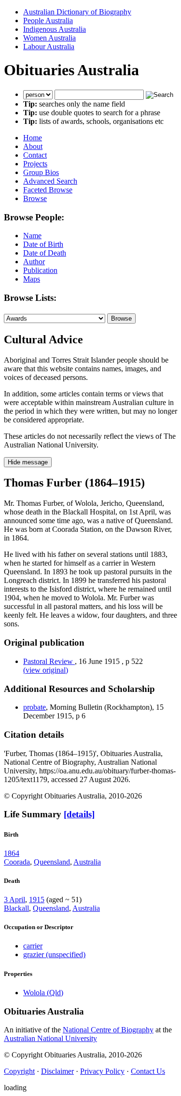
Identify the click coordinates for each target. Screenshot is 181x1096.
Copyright (19, 1071)
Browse (35, 198)
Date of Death (44, 253)
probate (34, 707)
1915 (36, 899)
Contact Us (148, 1071)
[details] (79, 814)
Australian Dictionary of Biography (77, 12)
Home (32, 138)
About (32, 146)
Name (32, 235)
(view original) (45, 670)
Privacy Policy (102, 1071)
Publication (40, 270)
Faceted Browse (47, 190)
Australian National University (50, 1038)
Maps (31, 279)
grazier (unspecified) (54, 954)
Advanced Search (50, 181)
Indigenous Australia (54, 29)
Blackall (16, 908)
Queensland (52, 862)
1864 (11, 853)
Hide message (28, 462)
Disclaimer (57, 1071)
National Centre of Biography (108, 1030)
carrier (32, 946)
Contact (35, 155)
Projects (35, 164)
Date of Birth (43, 244)
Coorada (17, 862)
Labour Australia (48, 46)
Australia (87, 862)
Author (34, 261)
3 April (14, 899)
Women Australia (49, 38)
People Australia (48, 20)
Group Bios (41, 172)
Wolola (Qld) (43, 992)
